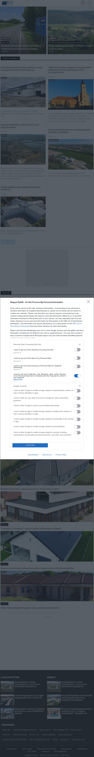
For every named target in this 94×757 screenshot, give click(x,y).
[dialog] (47, 378)
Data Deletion (33, 455)
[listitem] (47, 344)
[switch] (77, 349)
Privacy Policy (61, 455)
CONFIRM (30, 445)
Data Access (47, 455)
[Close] (89, 302)
